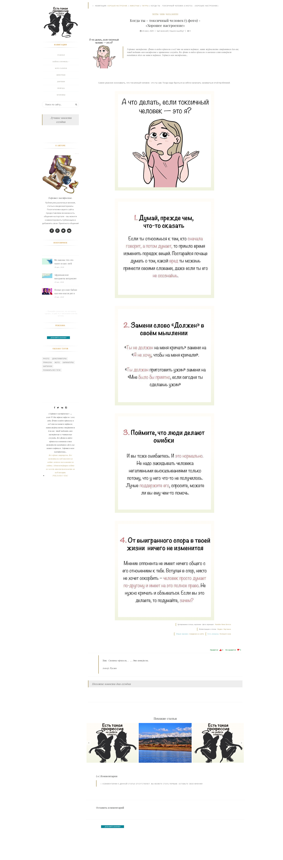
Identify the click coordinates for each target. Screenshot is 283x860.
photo (46, 359)
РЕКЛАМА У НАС (60, 475)
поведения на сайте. (196, 634)
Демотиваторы (59, 359)
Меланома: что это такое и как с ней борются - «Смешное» (65, 262)
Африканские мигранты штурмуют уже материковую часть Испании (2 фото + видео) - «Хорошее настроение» (66, 277)
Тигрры (145, 6)
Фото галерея (172, 14)
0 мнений (163, 31)
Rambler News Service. (223, 624)
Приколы (47, 362)
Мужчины (61, 95)
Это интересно (140, 660)
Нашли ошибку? (177, 31)
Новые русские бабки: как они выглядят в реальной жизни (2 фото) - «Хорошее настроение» (65, 291)
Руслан (113, 668)
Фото (57, 362)
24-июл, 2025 (148, 31)
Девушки (61, 81)
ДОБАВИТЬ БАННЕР (112, 827)
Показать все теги (51, 370)
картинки (47, 366)
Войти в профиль (60, 61)
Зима (162, 14)
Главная (61, 55)
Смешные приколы (117, 660)
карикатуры (68, 362)
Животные (135, 6)
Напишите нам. (225, 634)
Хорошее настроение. (117, 6)
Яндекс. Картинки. (224, 629)
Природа (61, 88)
